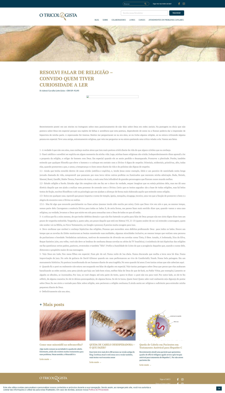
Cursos (142, 20)
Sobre (105, 20)
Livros (132, 20)
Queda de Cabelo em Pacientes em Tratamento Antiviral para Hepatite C (160, 346)
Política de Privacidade (98, 390)
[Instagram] (183, 3)
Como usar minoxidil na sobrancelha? (61, 344)
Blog (97, 20)
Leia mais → (46, 359)
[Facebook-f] (179, 3)
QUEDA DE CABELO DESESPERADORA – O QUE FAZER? (112, 346)
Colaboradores (119, 20)
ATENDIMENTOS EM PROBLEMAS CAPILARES (166, 20)
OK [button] (219, 388)
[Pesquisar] (145, 3)
